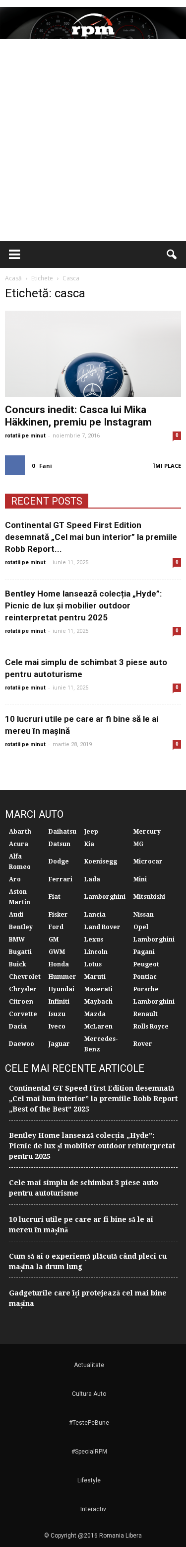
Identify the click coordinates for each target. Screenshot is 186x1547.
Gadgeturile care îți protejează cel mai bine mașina (88, 1298)
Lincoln (96, 951)
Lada (92, 879)
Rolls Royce (151, 1026)
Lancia (95, 914)
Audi (16, 914)
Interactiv (93, 1509)
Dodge (59, 861)
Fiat (55, 896)
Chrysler (23, 989)
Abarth (20, 831)
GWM (57, 951)
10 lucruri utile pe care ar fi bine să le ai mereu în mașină (81, 1224)
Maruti (95, 976)
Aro (15, 879)
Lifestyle (89, 1480)
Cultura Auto (89, 1393)
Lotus (93, 964)
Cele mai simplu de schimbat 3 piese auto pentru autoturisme (83, 1188)
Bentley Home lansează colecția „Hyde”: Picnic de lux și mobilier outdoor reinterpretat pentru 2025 (83, 605)
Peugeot (146, 964)
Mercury (147, 831)
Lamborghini (104, 896)
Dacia (18, 1026)
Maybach (98, 1001)
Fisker (58, 914)
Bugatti (20, 951)
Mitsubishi (149, 896)
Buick (17, 964)
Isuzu (57, 1014)
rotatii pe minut (25, 435)
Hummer (62, 976)
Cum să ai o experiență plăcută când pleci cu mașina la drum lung (88, 1261)
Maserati (98, 989)
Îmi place (167, 465)
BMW (17, 939)
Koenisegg (100, 861)
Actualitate (89, 1365)
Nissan (143, 914)
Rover (142, 1043)
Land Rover (102, 927)
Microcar (148, 861)
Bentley (21, 927)
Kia (89, 844)
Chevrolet (25, 976)
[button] (172, 254)
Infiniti (59, 1001)
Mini (140, 879)
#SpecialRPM (89, 1451)
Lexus (93, 939)
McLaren (98, 1026)
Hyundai (61, 989)
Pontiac (145, 976)
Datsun (59, 844)
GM (54, 939)
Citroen (21, 1001)
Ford (56, 927)
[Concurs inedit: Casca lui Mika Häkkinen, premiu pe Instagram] (93, 354)
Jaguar (59, 1043)
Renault (145, 1014)
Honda (59, 964)
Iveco (57, 1026)
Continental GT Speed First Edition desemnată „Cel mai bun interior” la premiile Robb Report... (91, 537)
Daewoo (21, 1043)
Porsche (146, 989)
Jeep (91, 831)
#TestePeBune (89, 1422)
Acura (18, 844)
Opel (140, 927)
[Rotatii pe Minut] (93, 23)
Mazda (95, 1014)
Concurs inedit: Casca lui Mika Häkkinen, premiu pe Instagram (78, 416)
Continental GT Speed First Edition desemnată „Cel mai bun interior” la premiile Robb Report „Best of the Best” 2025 (93, 1098)
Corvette (23, 1014)
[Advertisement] (93, 143)
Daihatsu (62, 831)
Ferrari (60, 879)
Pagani (144, 951)
